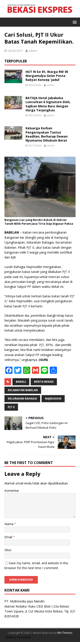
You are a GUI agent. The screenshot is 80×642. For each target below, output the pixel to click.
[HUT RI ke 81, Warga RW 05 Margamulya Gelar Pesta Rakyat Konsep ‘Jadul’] (13, 80)
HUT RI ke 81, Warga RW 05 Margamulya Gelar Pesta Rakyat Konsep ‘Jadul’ (47, 76)
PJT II (11, 407)
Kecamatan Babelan (23, 390)
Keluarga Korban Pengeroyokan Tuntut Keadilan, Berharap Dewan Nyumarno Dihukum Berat (47, 134)
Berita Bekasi (44, 382)
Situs (7, 550)
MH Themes (64, 633)
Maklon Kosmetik (18, 637)
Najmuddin (53, 398)
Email (8, 537)
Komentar (11, 490)
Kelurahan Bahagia (22, 398)
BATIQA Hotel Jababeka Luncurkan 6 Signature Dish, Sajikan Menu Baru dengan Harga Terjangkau (48, 104)
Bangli (21, 382)
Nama (9, 524)
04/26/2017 (15, 51)
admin (33, 51)
